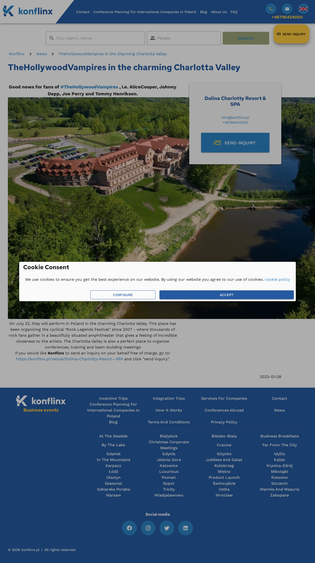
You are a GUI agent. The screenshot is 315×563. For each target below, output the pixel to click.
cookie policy (277, 279)
